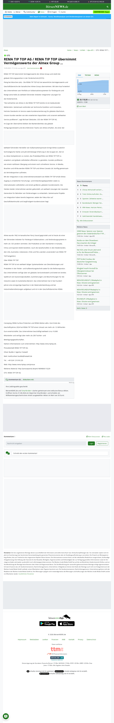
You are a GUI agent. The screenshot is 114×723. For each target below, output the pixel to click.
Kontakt (71, 639)
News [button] (42, 12)
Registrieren (102, 443)
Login (91, 443)
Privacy (80, 639)
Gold (74, 2)
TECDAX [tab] (88, 75)
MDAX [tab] (97, 75)
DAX (15, 2)
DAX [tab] (79, 75)
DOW (35, 2)
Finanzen (55, 639)
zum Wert (82, 106)
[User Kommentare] (5, 716)
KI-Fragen (53, 12)
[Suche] (107, 7)
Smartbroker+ (27, 391)
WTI (54, 2)
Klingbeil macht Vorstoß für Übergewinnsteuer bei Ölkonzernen (87, 270)
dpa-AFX (90, 50)
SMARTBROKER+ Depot (101, 12)
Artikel (82, 50)
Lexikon (45, 639)
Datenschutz (91, 639)
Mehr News (81, 308)
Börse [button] (18, 12)
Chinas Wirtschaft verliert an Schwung (96, 190)
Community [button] (30, 12)
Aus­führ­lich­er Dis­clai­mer (26, 574)
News (76, 50)
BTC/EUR (97, 2)
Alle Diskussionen (86, 221)
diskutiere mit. (28, 380)
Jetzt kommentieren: (33, 68)
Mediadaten (34, 639)
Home (9, 12)
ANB (63, 639)
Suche (63, 12)
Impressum (22, 639)
